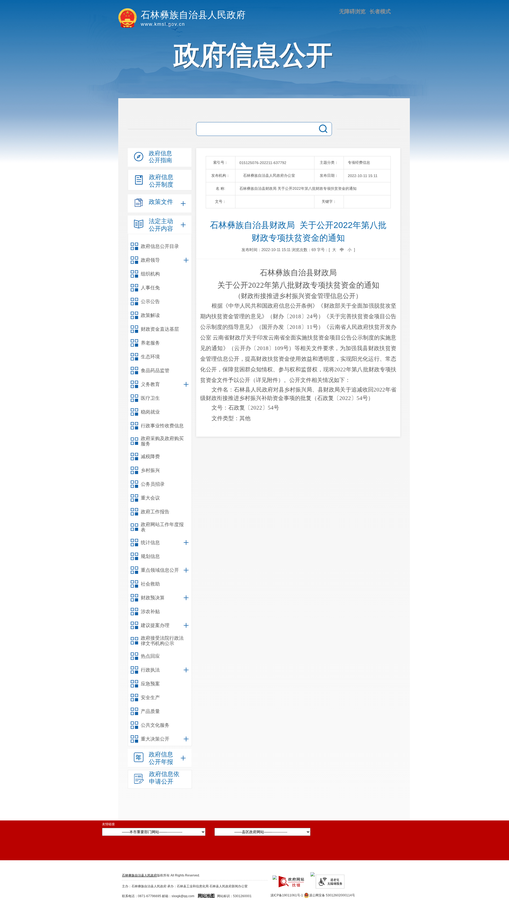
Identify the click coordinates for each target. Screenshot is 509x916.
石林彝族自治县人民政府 (139, 875)
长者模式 (380, 11)
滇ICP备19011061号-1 (286, 895)
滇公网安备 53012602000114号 (332, 895)
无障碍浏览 (352, 11)
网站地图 (206, 895)
